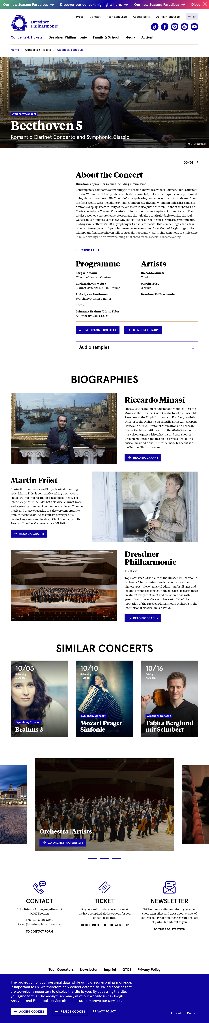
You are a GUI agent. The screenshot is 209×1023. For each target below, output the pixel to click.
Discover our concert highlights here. (91, 5)
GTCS (126, 970)
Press (79, 16)
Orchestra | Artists (65, 831)
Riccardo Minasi (155, 400)
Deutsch (192, 1013)
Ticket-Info (89, 925)
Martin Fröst (34, 480)
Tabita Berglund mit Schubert (170, 726)
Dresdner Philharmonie (150, 558)
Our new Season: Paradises (26, 5)
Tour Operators (61, 970)
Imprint (110, 970)
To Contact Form (39, 931)
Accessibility (141, 16)
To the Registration (169, 929)
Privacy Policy (149, 970)
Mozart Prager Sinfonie (101, 726)
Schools (195, 827)
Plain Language (117, 16)
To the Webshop (116, 925)
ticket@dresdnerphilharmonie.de (39, 924)
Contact (95, 16)
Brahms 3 (29, 729)
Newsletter (89, 970)
